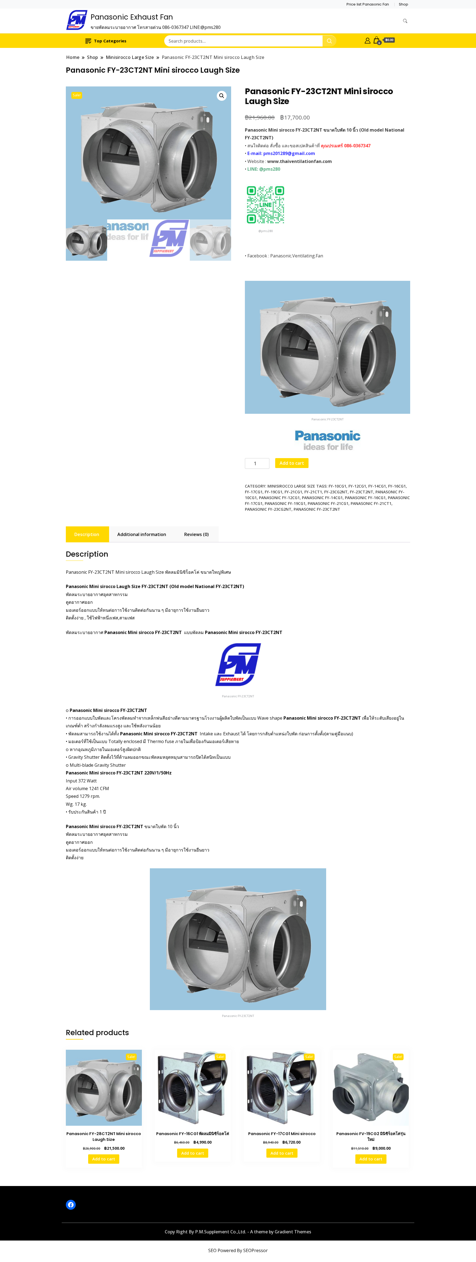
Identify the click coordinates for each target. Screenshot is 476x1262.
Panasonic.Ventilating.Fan (296, 256)
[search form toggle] (405, 21)
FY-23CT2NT (361, 491)
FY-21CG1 (293, 491)
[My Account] (367, 40)
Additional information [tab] (141, 534)
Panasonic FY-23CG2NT (268, 509)
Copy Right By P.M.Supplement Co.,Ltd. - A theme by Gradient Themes (238, 1232)
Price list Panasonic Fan (368, 4)
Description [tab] (86, 534)
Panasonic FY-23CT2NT (317, 509)
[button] (222, 96)
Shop (403, 4)
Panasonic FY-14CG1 (322, 497)
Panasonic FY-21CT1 (371, 503)
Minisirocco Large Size (291, 486)
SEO (212, 1250)
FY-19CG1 (273, 491)
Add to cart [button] (103, 1159)
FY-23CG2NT (336, 491)
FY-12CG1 (357, 486)
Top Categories (110, 40)
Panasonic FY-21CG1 (328, 503)
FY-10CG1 (337, 486)
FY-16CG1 (397, 486)
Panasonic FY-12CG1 (279, 497)
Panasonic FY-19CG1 (285, 503)
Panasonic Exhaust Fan (132, 17)
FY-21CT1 (313, 491)
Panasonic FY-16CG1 (365, 497)
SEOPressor (255, 1250)
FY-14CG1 (377, 486)
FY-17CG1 (254, 491)
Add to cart (292, 463)
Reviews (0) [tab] (196, 534)
